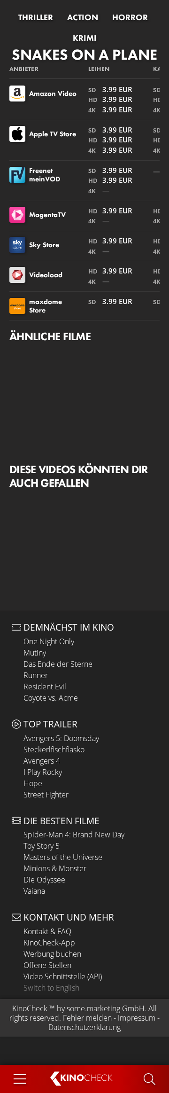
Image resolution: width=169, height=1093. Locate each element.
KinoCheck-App (49, 942)
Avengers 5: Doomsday (61, 738)
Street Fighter (46, 794)
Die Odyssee (44, 879)
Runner (35, 675)
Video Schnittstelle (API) (62, 976)
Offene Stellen (47, 965)
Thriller (35, 17)
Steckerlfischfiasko (53, 749)
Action (82, 17)
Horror (130, 17)
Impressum (136, 1018)
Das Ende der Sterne (57, 664)
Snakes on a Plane (84, 54)
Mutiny (34, 652)
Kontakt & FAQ (47, 931)
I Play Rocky (42, 772)
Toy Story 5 (41, 846)
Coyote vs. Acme (50, 698)
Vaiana (34, 891)
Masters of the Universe (62, 857)
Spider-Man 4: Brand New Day (73, 834)
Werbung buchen (52, 954)
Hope (32, 783)
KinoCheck (29, 1008)
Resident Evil (44, 686)
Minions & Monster (54, 868)
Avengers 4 (41, 760)
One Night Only (48, 641)
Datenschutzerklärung (84, 1027)
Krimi (85, 38)
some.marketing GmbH (106, 1008)
